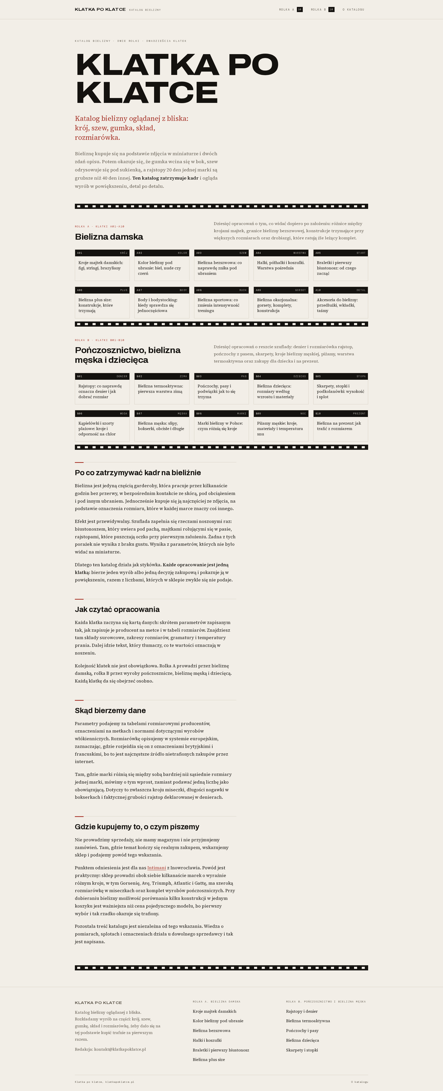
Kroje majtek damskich (214, 1011)
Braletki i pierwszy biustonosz (221, 1050)
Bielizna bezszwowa (211, 1030)
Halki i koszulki (207, 1040)
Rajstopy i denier (302, 1011)
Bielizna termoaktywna (308, 1021)
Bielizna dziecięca (302, 1040)
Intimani (156, 868)
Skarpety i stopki (302, 1050)
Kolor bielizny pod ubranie (218, 1021)
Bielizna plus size (209, 1059)
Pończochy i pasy (302, 1030)
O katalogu (354, 9)
